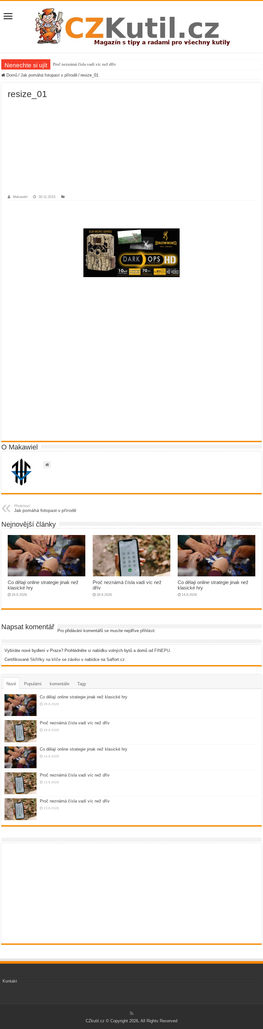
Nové (11, 683)
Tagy (81, 683)
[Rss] (131, 1013)
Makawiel (20, 197)
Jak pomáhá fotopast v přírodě (49, 75)
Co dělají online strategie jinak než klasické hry (83, 697)
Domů (11, 75)
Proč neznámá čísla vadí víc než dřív (84, 64)
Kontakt (10, 981)
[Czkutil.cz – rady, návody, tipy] (131, 26)
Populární (33, 683)
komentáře (59, 683)
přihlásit (147, 630)
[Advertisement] (131, 147)
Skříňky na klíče (45, 659)
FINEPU (162, 650)
